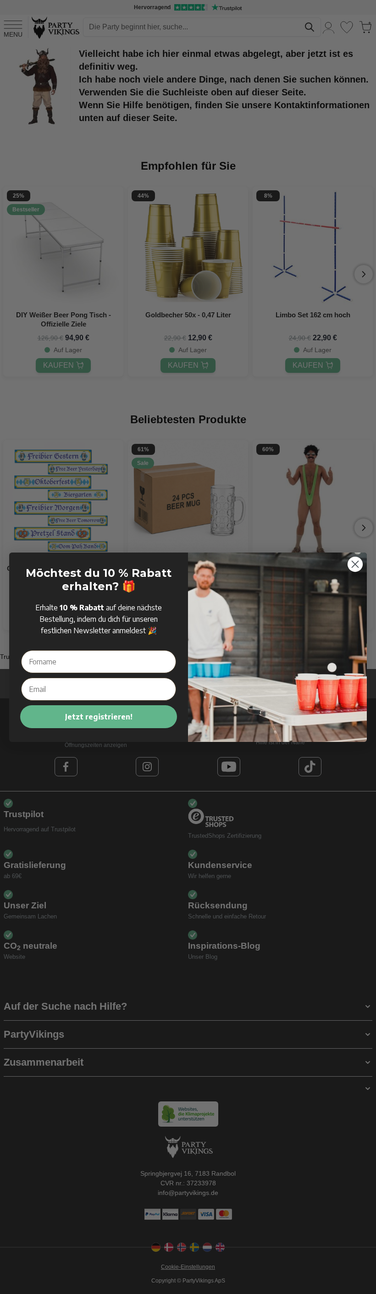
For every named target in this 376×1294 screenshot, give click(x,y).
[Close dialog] (355, 564)
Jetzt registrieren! (99, 716)
